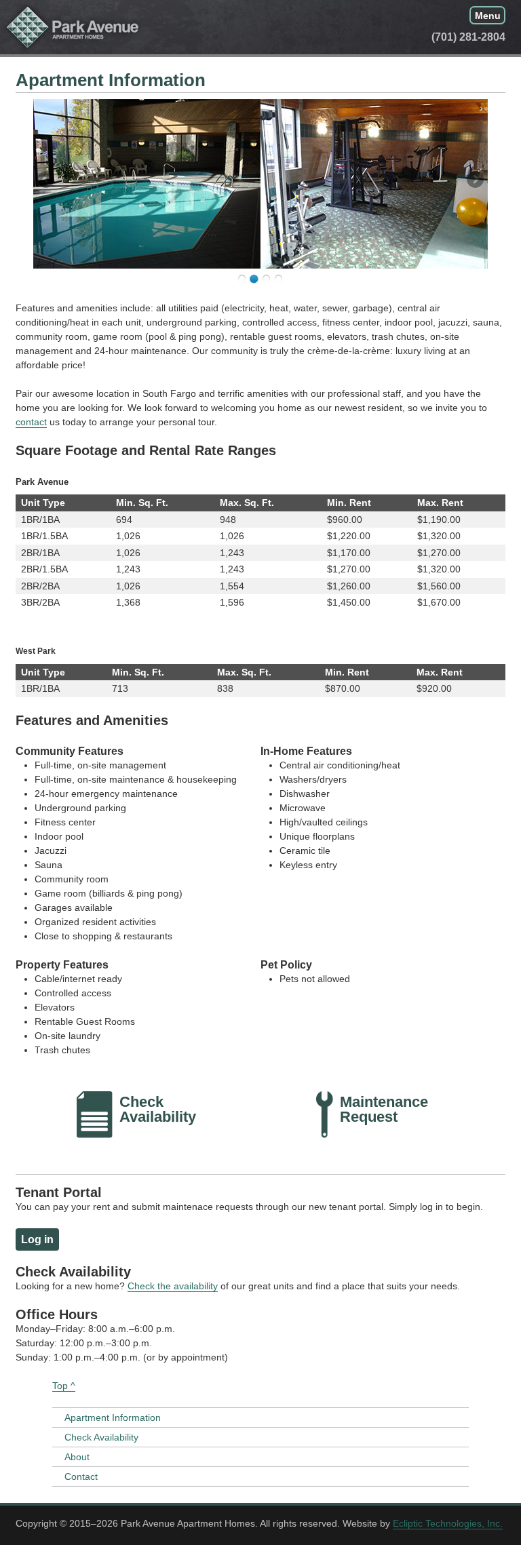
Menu (488, 14)
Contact (81, 1476)
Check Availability (101, 1437)
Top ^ (63, 1385)
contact (31, 421)
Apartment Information (112, 1417)
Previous (47, 180)
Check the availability (173, 1285)
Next (474, 180)
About (77, 1456)
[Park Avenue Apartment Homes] (72, 27)
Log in (37, 1239)
